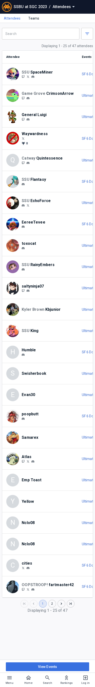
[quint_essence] (28, 163)
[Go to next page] (61, 604)
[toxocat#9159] (23, 248)
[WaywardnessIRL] (23, 138)
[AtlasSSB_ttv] (23, 461)
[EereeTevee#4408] (23, 227)
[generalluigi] (23, 119)
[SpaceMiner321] (23, 77)
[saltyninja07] (23, 291)
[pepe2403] (32, 589)
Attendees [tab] (12, 18)
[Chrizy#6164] (23, 418)
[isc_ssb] (28, 589)
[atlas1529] (32, 461)
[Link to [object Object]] (14, 74)
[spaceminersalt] (32, 77)
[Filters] (87, 34)
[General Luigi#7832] (28, 119)
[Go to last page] (71, 604)
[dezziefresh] (23, 205)
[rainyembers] (23, 269)
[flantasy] (23, 184)
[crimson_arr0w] (23, 98)
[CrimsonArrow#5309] (28, 98)
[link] (32, 77)
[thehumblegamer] (23, 354)
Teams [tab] (33, 18)
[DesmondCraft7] (28, 205)
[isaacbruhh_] (23, 589)
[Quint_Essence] (23, 163)
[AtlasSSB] (28, 461)
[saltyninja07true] (28, 291)
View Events (47, 667)
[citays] (23, 568)
